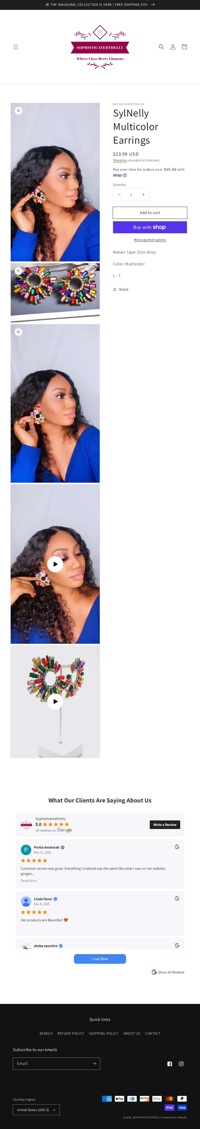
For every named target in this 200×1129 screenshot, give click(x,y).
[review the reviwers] (177, 847)
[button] (15, 47)
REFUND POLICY (71, 1033)
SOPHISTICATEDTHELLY (147, 1117)
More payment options (150, 240)
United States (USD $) (33, 1110)
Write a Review (165, 824)
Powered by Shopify (174, 1117)
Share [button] (124, 289)
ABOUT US (131, 1033)
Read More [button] (29, 880)
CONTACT (152, 1033)
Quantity (119, 184)
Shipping (119, 160)
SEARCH (46, 1033)
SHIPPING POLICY (103, 1033)
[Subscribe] (94, 1063)
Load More (100, 959)
